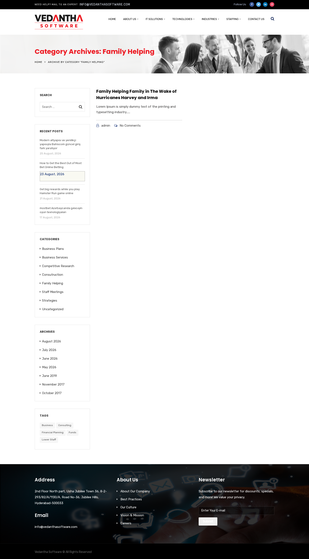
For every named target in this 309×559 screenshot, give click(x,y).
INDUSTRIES (209, 19)
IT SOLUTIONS (154, 19)
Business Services (55, 257)
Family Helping (52, 283)
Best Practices (131, 499)
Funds (72, 432)
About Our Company (135, 491)
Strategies (49, 300)
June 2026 (50, 358)
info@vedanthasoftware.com (105, 4)
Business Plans (53, 249)
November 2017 (53, 384)
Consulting (64, 425)
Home (112, 19)
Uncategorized (52, 309)
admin (105, 125)
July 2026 (49, 350)
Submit (208, 521)
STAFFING (232, 19)
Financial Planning (52, 432)
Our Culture (128, 507)
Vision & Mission (132, 515)
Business (47, 425)
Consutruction (52, 275)
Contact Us (256, 19)
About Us (129, 19)
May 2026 (49, 367)
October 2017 (52, 393)
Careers (125, 523)
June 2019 (49, 376)
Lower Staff (49, 439)
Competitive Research (58, 266)
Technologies (182, 19)
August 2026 (51, 341)
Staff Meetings (52, 292)
